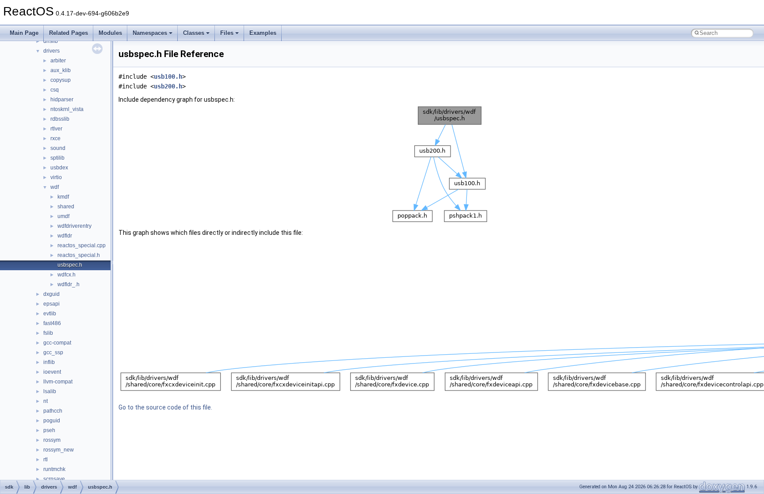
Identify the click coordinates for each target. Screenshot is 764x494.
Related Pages (68, 33)
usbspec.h (69, 265)
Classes (193, 33)
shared (65, 206)
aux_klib (60, 70)
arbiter (58, 60)
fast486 (52, 323)
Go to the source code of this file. (165, 407)
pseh (49, 430)
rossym (52, 440)
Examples (262, 33)
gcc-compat (57, 343)
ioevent (52, 372)
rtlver (56, 129)
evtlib (49, 313)
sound (57, 148)
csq (54, 90)
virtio (56, 177)
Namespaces (150, 33)
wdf (54, 187)
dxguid (51, 294)
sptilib (57, 158)
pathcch (52, 411)
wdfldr (64, 236)
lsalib (49, 391)
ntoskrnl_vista (67, 109)
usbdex (59, 168)
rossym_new (58, 450)
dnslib (50, 41)
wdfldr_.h (68, 284)
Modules (110, 33)
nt (45, 401)
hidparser (61, 99)
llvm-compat (58, 382)
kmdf (63, 197)
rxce (55, 138)
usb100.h (168, 76)
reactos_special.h (78, 255)
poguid (51, 420)
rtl (45, 459)
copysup (60, 80)
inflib (49, 362)
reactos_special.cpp (81, 245)
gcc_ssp (53, 352)
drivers (51, 51)
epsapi (51, 304)
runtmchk (54, 469)
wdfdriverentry (74, 226)
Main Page (24, 33)
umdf (63, 216)
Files (226, 33)
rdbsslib (59, 119)
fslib (48, 333)
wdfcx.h (66, 275)
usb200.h (168, 86)
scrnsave (54, 479)
